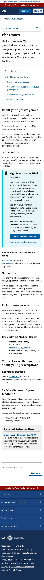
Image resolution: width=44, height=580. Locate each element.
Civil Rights (19, 546)
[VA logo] (3, 11)
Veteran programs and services (13, 502)
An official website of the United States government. (22, 1)
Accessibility (6, 546)
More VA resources (8, 510)
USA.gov (4, 566)
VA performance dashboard (22, 566)
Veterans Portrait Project (11, 570)
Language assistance (9, 526)
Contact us (5, 494)
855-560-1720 (7, 263)
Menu (36, 11)
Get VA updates (7, 518)
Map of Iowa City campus (19, 347)
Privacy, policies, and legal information (17, 560)
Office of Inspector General (25, 553)
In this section (12, 28)
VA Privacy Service (8, 563)
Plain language (7, 556)
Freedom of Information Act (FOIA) (15, 549)
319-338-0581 (7, 260)
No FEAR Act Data (26, 563)
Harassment (6, 553)
